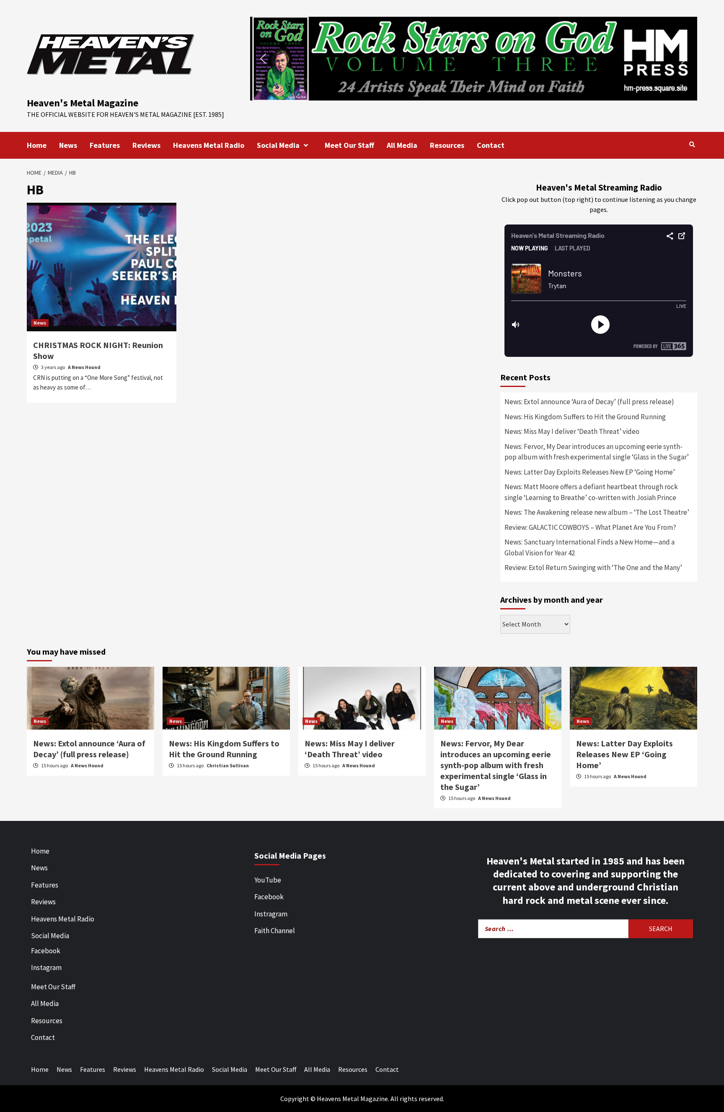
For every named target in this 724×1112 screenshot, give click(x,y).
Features (105, 145)
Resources (447, 145)
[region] (473, 59)
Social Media (278, 145)
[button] (473, 59)
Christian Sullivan (228, 765)
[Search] (692, 144)
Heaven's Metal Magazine (82, 102)
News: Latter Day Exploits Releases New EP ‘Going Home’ (589, 472)
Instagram (46, 967)
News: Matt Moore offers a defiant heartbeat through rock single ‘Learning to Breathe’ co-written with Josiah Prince (591, 492)
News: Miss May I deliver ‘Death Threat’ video (571, 431)
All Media (402, 145)
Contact (490, 145)
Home (37, 145)
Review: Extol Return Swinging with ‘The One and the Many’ (593, 567)
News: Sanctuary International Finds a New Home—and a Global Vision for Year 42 (589, 547)
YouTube (267, 880)
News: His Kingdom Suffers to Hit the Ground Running (585, 416)
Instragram (270, 913)
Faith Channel (274, 930)
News (68, 145)
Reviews (146, 145)
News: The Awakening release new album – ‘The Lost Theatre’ (596, 512)
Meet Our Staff (349, 145)
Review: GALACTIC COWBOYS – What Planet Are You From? (590, 527)
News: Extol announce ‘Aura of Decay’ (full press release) (589, 401)
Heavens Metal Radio (208, 145)
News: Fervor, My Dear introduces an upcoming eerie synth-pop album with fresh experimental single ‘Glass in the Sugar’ (596, 452)
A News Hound (84, 367)
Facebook (45, 950)
